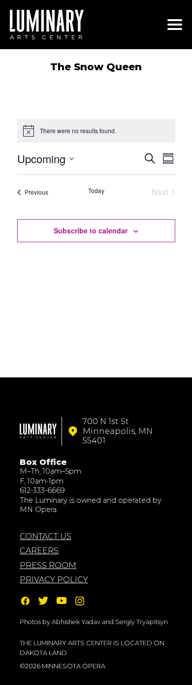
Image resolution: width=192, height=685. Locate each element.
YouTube (61, 601)
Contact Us (45, 536)
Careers (39, 550)
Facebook (25, 601)
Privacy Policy (54, 579)
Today (96, 191)
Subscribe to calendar (91, 230)
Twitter (43, 601)
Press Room (48, 565)
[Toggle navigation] (174, 24)
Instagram (79, 601)
